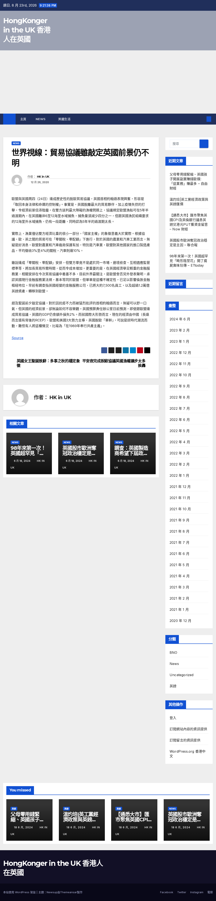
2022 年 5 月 (180, 431)
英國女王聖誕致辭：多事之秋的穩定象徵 (48, 363)
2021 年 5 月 (179, 565)
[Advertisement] (108, 81)
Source (17, 338)
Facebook (166, 892)
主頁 (23, 119)
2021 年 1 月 (179, 609)
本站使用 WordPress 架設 (19, 892)
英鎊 (173, 686)
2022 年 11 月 (180, 364)
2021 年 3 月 (179, 587)
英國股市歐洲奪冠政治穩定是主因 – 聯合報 (79, 453)
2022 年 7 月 (180, 408)
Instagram (196, 892)
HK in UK (43, 177)
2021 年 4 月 (180, 576)
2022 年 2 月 (180, 464)
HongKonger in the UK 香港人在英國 (26, 30)
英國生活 (65, 119)
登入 (173, 718)
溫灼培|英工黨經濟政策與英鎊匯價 (80, 819)
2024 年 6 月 (180, 319)
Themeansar (68, 892)
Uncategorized (182, 675)
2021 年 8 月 (179, 531)
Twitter (181, 892)
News (41, 119)
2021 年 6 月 (179, 554)
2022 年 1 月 (179, 475)
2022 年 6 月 (180, 420)
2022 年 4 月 (180, 442)
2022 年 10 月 (180, 375)
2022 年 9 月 (180, 386)
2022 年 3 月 (180, 453)
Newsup (52, 892)
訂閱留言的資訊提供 (185, 740)
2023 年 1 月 (179, 341)
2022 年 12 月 (180, 352)
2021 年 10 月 (180, 509)
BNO (173, 652)
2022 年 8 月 (180, 397)
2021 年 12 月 (180, 487)
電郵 (210, 892)
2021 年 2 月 (179, 598)
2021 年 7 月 (179, 542)
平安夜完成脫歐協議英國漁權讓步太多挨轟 (114, 363)
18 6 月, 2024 (24, 827)
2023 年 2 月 (180, 330)
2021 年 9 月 (179, 520)
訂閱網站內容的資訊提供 (188, 729)
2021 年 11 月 (180, 498)
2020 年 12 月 (180, 621)
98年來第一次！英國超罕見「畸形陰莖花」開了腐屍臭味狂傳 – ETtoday (189, 260)
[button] (202, 119)
